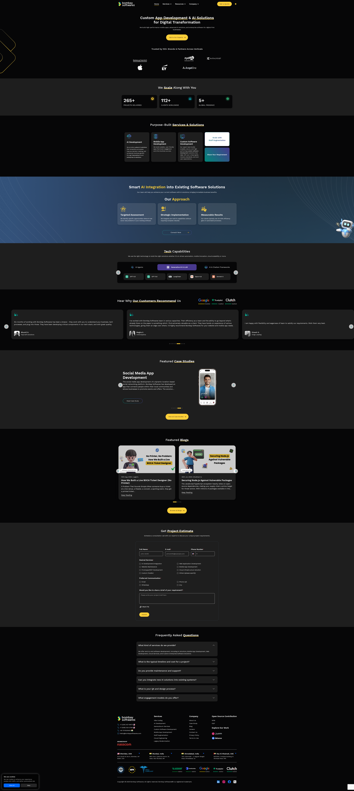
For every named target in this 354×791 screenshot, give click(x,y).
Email (144, 582)
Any (180, 585)
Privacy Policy (194, 735)
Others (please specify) (187, 573)
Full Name (143, 549)
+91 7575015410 (125, 730)
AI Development (159, 723)
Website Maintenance (149, 567)
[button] (6, 326)
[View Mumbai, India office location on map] (171, 753)
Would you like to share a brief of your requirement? (161, 590)
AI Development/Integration (152, 564)
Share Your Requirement (217, 155)
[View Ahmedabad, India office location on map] (203, 753)
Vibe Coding (158, 720)
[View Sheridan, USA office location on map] (139, 753)
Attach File (145, 606)
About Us (192, 720)
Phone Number (197, 549)
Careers (192, 729)
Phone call (183, 582)
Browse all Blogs (176, 510)
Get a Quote (224, 4)
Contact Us (193, 732)
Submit (144, 614)
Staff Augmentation (161, 735)
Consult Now (176, 232)
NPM (213, 720)
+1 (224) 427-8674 (126, 724)
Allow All (11, 785)
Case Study (193, 723)
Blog (190, 726)
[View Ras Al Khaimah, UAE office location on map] (235, 753)
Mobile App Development (188, 567)
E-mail (168, 549)
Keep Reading (126, 492)
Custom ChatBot (148, 573)
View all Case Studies (175, 417)
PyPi (213, 723)
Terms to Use (194, 738)
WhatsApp (145, 585)
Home (156, 4)
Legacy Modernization (162, 741)
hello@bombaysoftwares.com (130, 733)
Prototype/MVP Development (152, 570)
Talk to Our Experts (176, 37)
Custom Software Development (165, 729)
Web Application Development (190, 564)
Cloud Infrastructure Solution (190, 570)
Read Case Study (133, 401)
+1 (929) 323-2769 (126, 727)
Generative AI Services (162, 726)
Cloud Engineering (160, 738)
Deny (28, 785)
